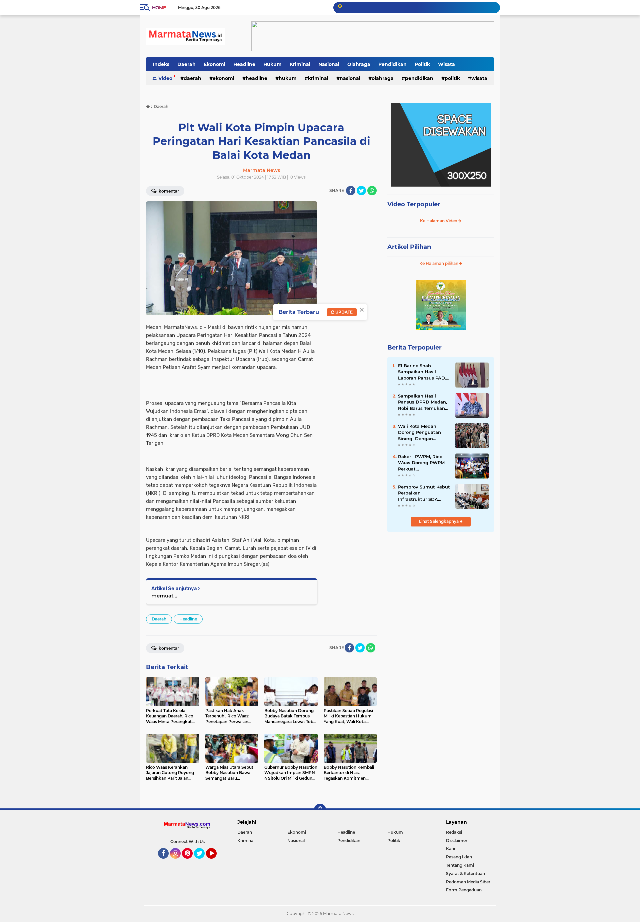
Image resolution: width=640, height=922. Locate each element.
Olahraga (358, 64)
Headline (244, 64)
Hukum (272, 64)
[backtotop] (320, 810)
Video (165, 78)
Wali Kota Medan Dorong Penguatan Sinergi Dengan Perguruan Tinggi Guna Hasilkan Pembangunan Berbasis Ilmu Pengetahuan (419, 433)
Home (159, 8)
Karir (451, 848)
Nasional (328, 64)
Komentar (168, 191)
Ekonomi (214, 64)
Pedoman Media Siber (468, 881)
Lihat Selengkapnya (439, 521)
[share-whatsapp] (372, 190)
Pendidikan (392, 64)
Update (343, 312)
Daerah (186, 64)
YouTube (216, 862)
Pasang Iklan (459, 856)
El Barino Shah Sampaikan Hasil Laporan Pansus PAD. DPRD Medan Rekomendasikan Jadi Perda (423, 372)
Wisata (446, 64)
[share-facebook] (350, 190)
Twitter (202, 862)
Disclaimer (456, 840)
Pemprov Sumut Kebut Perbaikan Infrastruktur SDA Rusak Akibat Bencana (424, 493)
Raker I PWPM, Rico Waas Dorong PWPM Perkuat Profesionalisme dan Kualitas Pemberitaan (422, 463)
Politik (422, 64)
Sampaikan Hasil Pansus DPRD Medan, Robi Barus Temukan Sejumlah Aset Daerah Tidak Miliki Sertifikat (423, 402)
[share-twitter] (361, 190)
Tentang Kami (460, 865)
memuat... (164, 595)
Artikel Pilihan (409, 247)
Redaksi (454, 832)
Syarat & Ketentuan (465, 873)
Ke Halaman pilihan (439, 263)
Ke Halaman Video (439, 220)
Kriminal (300, 64)
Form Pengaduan (464, 889)
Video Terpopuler (413, 204)
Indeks (161, 64)
